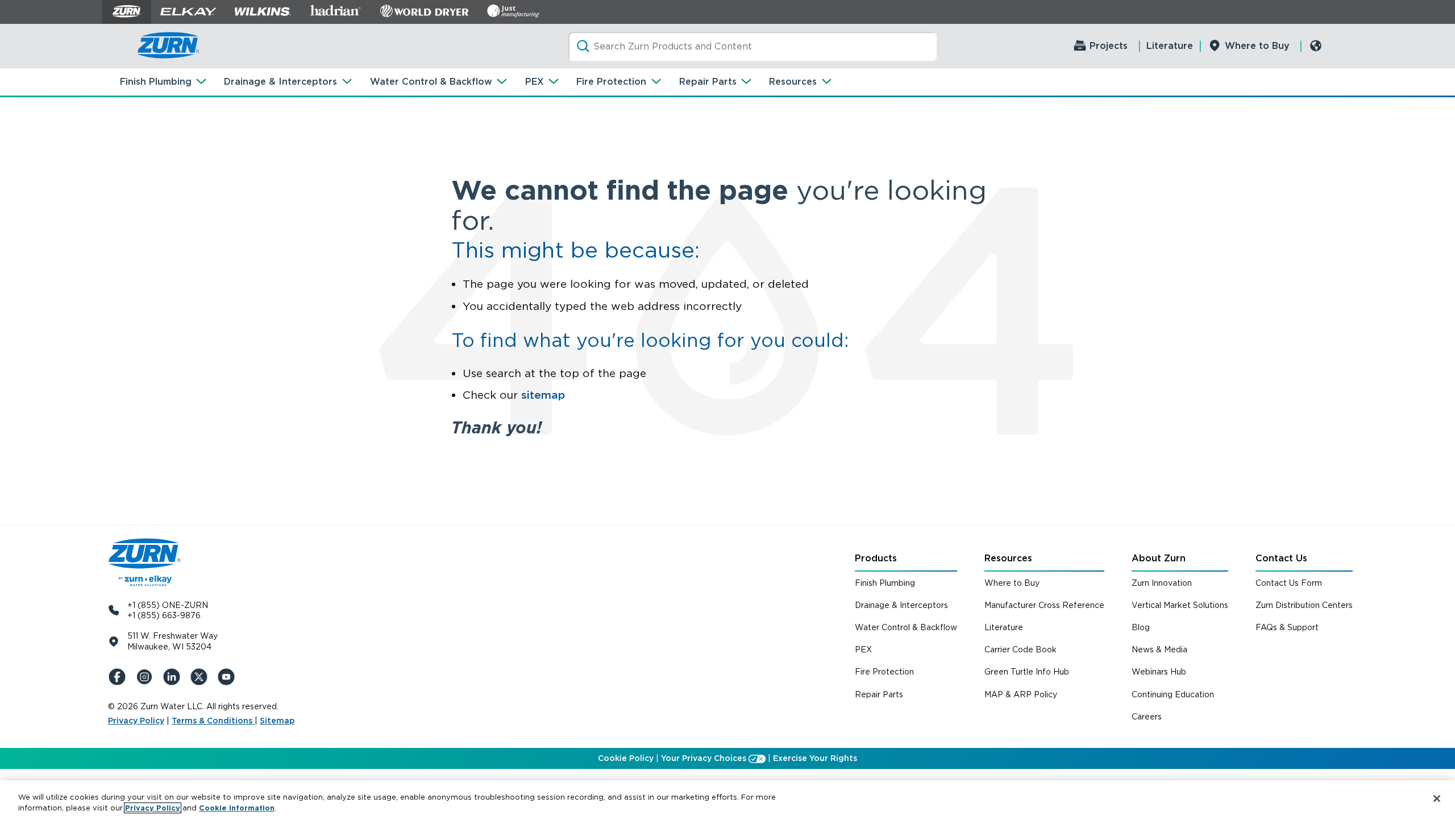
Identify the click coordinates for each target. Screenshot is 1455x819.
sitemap (543, 395)
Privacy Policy (136, 720)
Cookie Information (237, 808)
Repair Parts (708, 81)
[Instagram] (146, 676)
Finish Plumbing (156, 81)
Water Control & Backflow (431, 81)
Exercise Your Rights (815, 758)
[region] (727, 799)
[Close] (1436, 798)
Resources (793, 81)
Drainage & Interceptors (280, 81)
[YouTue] (228, 676)
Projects (1109, 45)
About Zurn (1159, 558)
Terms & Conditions (213, 720)
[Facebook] (119, 676)
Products (876, 558)
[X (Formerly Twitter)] (201, 676)
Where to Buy (1257, 45)
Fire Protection (611, 81)
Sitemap (277, 720)
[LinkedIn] (174, 676)
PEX (534, 81)
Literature (1169, 45)
